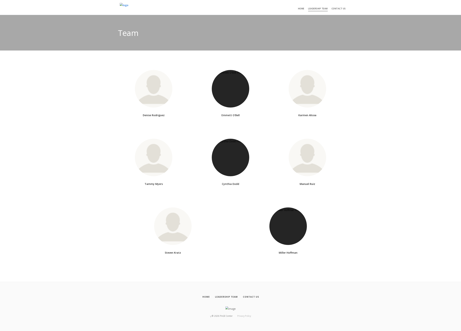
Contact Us (339, 8)
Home (301, 8)
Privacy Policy (244, 315)
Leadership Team (318, 8)
